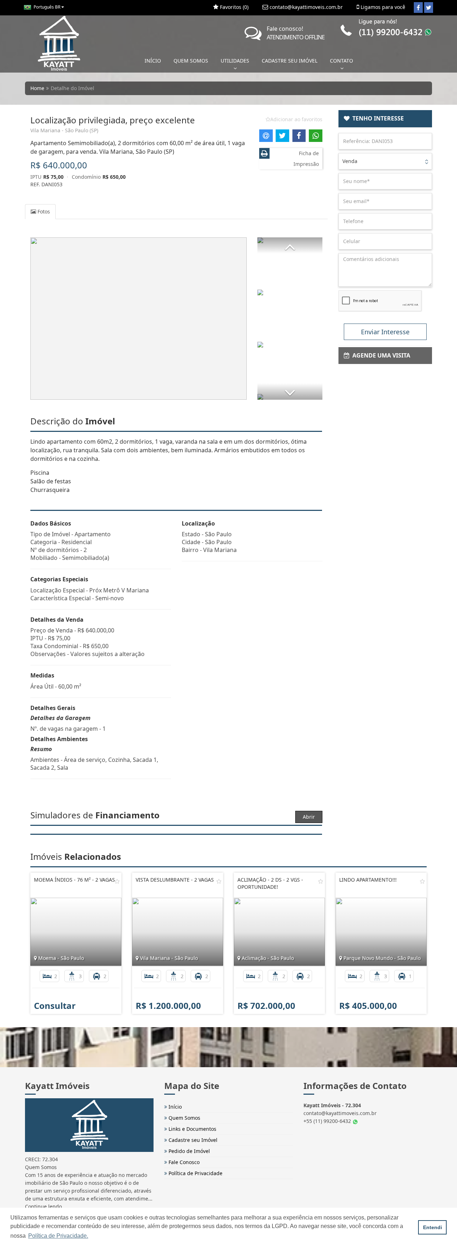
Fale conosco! (296, 33)
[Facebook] (418, 7)
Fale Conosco (183, 1162)
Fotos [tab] (43, 211)
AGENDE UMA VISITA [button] (380, 355)
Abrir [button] (309, 816)
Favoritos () (233, 7)
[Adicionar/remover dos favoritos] (117, 881)
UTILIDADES (235, 60)
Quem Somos (183, 1117)
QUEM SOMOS (191, 60)
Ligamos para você (382, 7)
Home (37, 88)
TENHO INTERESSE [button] (377, 118)
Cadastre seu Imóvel (192, 1140)
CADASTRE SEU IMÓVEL (289, 60)
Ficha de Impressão (306, 158)
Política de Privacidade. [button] (58, 1236)
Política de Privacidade (194, 1173)
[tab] (385, 118)
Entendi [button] (432, 1227)
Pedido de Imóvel (188, 1151)
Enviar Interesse (385, 331)
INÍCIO (153, 60)
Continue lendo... (45, 1206)
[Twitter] (428, 7)
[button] (289, 245)
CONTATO (341, 60)
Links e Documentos (191, 1128)
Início (174, 1106)
